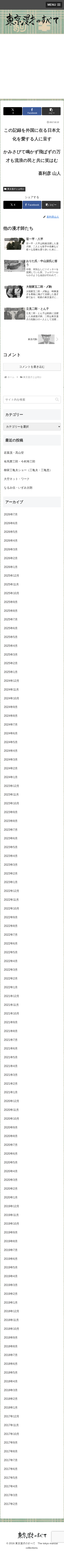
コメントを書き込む (32, 366)
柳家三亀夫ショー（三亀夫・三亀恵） (28, 470)
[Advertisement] (32, 66)
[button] (51, 111)
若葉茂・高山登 (14, 452)
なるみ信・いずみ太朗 (18, 487)
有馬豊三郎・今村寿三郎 (19, 461)
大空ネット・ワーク (17, 478)
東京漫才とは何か (15, 189)
